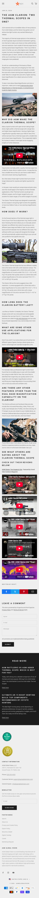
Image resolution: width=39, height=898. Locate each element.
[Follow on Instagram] (8, 873)
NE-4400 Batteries (22, 318)
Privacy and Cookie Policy (10, 825)
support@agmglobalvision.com (23, 779)
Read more (5, 687)
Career (4, 838)
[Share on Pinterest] (24, 591)
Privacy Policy (6, 610)
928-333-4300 (11, 774)
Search (4, 818)
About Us (5, 822)
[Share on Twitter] (15, 591)
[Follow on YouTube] (13, 873)
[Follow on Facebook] (3, 873)
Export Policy (6, 828)
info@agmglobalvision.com (20, 784)
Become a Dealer (7, 832)
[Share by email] (32, 591)
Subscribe (9, 807)
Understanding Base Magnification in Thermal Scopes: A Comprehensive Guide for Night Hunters (18, 88)
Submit (8, 644)
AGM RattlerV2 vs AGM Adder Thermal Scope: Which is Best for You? (18, 670)
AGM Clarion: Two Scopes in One (12, 469)
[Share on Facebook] (6, 591)
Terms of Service (19, 610)
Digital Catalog (6, 835)
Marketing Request (8, 842)
